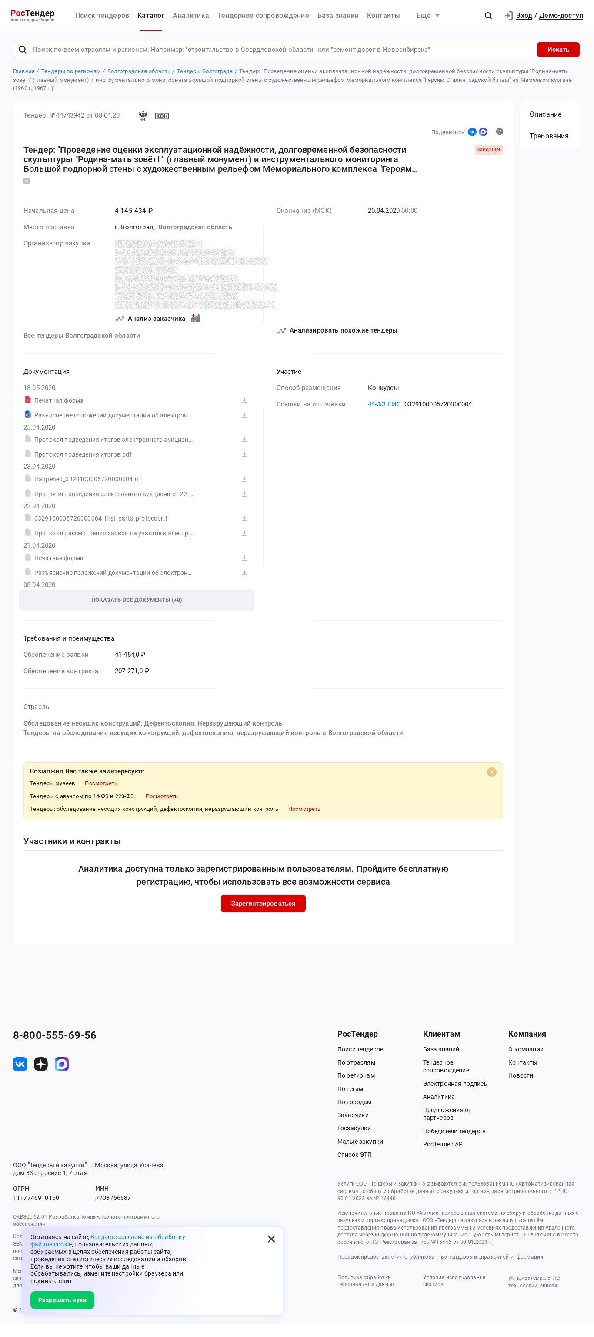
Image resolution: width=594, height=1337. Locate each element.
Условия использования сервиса (454, 1281)
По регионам (356, 1075)
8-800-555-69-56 (55, 1035)
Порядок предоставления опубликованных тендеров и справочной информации (440, 1257)
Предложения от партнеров (447, 1113)
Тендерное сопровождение (263, 15)
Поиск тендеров (102, 15)
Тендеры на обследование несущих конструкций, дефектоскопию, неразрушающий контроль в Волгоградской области (213, 733)
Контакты (383, 15)
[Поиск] (22, 49)
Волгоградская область (195, 227)
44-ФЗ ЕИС (384, 404)
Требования (549, 136)
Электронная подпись (455, 1083)
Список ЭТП (354, 1154)
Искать (558, 50)
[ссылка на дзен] (41, 1064)
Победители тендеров (454, 1131)
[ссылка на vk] (20, 1064)
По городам (354, 1101)
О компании (526, 1049)
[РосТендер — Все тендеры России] (32, 16)
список (548, 1286)
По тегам (350, 1088)
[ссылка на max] (62, 1064)
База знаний (338, 15)
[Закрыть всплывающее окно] (271, 1238)
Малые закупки (360, 1141)
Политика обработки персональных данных (366, 1281)
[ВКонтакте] (472, 132)
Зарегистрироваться (263, 903)
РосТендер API (444, 1144)
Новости (520, 1075)
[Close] (492, 772)
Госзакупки (354, 1128)
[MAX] (483, 132)
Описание (545, 114)
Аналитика (191, 15)
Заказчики (353, 1115)
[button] (488, 15)
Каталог (150, 15)
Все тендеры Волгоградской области (81, 335)
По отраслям (356, 1062)
